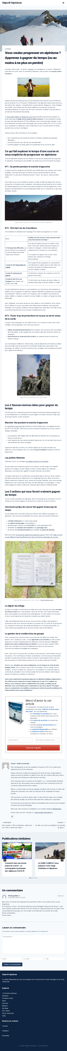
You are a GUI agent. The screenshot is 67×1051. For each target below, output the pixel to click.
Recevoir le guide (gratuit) (34, 555)
